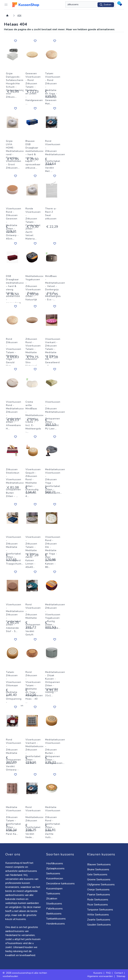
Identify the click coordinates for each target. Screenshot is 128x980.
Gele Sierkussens (97, 874)
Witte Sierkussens (98, 914)
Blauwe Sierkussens (99, 864)
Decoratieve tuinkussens (60, 883)
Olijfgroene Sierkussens (101, 884)
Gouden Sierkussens (99, 924)
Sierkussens (53, 873)
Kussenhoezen (54, 878)
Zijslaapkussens (55, 868)
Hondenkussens (55, 923)
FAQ (108, 972)
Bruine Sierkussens (98, 869)
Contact (118, 972)
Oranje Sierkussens (98, 889)
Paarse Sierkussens (98, 894)
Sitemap (121, 976)
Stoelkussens (54, 903)
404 (19, 15)
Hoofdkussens (54, 863)
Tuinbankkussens (56, 918)
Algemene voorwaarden (100, 976)
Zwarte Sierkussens (98, 919)
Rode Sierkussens (97, 899)
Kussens (98, 972)
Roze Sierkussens (97, 904)
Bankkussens (54, 913)
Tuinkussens (53, 893)
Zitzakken (51, 898)
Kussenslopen (54, 888)
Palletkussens (54, 908)
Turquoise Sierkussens (100, 909)
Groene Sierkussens (98, 879)
